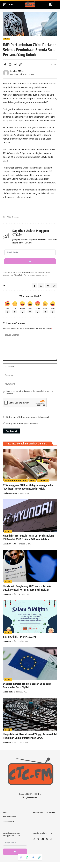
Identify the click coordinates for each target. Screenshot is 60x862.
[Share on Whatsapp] (10, 64)
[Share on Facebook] (5, 64)
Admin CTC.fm (18, 71)
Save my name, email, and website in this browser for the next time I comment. (30, 392)
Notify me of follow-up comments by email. (27, 417)
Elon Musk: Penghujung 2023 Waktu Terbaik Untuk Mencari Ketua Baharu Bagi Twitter (27, 587)
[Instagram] (47, 839)
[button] (5, 4)
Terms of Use (28, 272)
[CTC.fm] (30, 4)
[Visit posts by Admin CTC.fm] (6, 73)
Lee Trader (9, 692)
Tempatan (43, 481)
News (6, 39)
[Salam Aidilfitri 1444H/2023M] (30, 616)
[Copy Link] (20, 64)
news (16, 217)
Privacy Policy (18, 275)
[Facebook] (34, 839)
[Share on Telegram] (15, 64)
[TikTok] (51, 839)
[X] (38, 839)
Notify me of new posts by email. (22, 423)
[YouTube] (42, 839)
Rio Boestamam (11, 493)
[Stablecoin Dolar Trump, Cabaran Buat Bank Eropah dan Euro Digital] (30, 663)
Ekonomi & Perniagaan (16, 481)
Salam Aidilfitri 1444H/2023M (19, 636)
